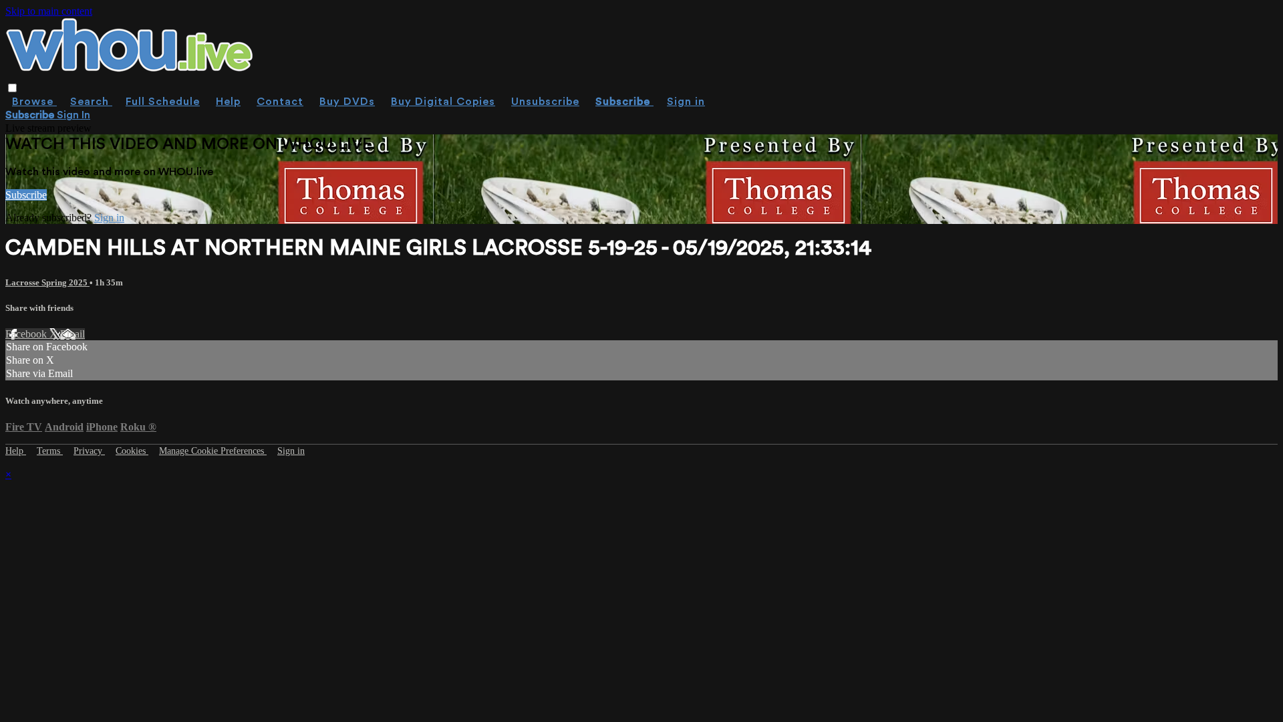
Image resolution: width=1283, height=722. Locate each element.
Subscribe (26, 195)
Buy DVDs (347, 101)
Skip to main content (48, 11)
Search (91, 101)
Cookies (132, 451)
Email (72, 334)
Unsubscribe (545, 101)
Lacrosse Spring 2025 (47, 282)
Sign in (686, 101)
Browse (34, 101)
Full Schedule (163, 101)
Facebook (27, 334)
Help (228, 101)
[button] (12, 88)
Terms (50, 451)
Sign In (73, 115)
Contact (280, 101)
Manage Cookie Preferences (213, 451)
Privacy (89, 451)
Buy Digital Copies (443, 101)
